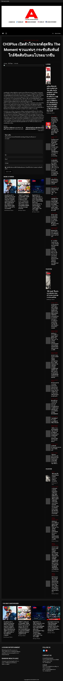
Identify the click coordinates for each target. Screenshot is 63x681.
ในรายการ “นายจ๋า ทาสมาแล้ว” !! (35, 128)
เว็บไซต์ (6, 163)
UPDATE (37, 40)
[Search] (53, 33)
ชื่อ (6, 155)
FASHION (52, 136)
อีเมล (6, 159)
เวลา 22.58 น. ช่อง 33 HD (13, 127)
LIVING (48, 68)
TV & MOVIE (33, 40)
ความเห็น (7, 138)
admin (6, 63)
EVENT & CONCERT (27, 40)
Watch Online (58, 33)
